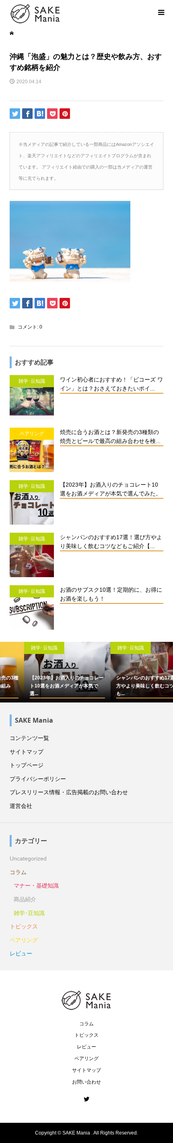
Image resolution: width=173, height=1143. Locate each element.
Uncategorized (28, 858)
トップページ (26, 765)
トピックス (24, 926)
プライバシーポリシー (38, 779)
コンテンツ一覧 (29, 738)
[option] (45, 672)
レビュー (21, 953)
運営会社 (21, 806)
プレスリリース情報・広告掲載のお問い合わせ (69, 792)
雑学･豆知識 (29, 913)
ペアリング (24, 940)
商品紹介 (25, 899)
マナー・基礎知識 (36, 885)
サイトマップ (26, 752)
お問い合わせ (86, 1082)
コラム (18, 872)
